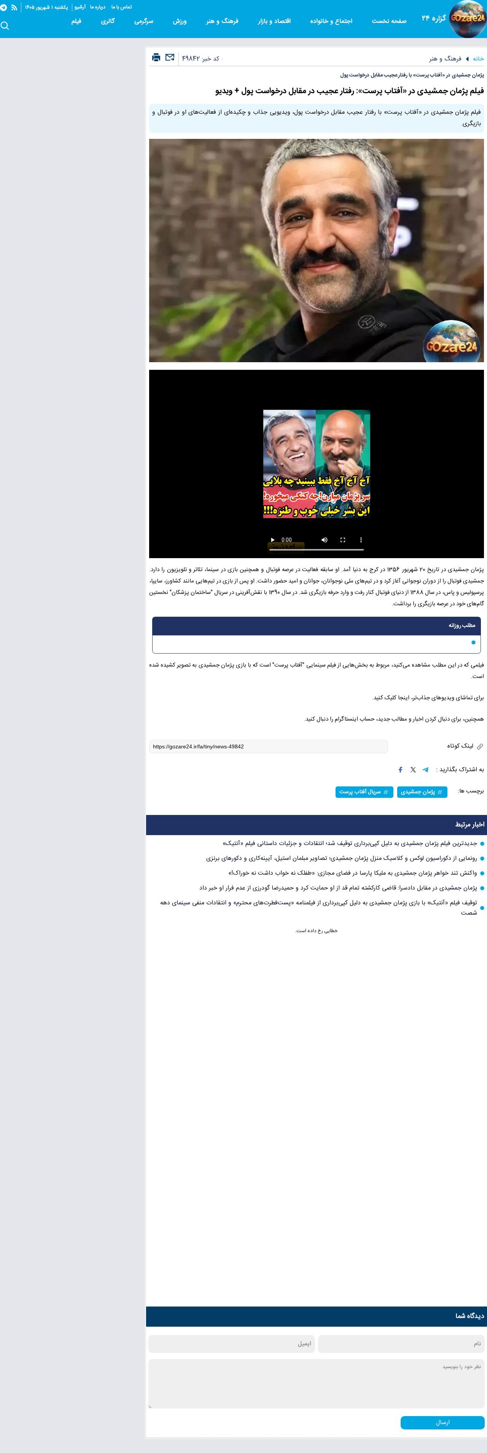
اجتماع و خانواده (332, 21)
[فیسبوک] (400, 769)
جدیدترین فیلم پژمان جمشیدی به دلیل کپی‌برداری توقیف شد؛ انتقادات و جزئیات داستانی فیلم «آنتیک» (350, 844)
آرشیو (80, 7)
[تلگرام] (3, 7)
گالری (108, 21)
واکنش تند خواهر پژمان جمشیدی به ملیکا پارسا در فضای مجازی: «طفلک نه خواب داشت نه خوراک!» (352, 873)
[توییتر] (413, 770)
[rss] (14, 7)
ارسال (443, 1423)
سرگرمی (144, 21)
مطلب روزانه (462, 625)
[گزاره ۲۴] (468, 19)
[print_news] (156, 58)
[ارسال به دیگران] (169, 61)
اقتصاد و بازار (275, 21)
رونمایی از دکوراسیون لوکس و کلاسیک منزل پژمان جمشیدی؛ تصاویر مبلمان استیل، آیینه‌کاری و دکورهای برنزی (341, 858)
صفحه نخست (389, 21)
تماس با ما (122, 7)
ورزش (181, 21)
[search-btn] (5, 26)
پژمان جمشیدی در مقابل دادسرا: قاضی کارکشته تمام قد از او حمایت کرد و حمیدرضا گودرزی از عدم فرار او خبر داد (338, 888)
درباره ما (98, 7)
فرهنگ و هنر (223, 21)
